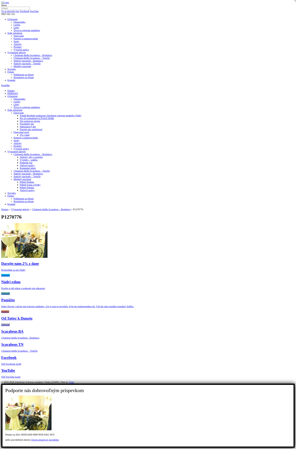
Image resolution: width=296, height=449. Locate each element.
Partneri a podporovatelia (26, 38)
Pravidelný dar (27, 124)
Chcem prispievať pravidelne (45, 440)
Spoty (16, 41)
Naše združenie (14, 33)
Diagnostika (19, 22)
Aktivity (18, 44)
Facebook (24, 11)
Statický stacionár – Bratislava (28, 61)
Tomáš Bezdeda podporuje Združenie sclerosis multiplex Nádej (50, 115)
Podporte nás (26, 162)
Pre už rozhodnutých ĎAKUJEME (37, 118)
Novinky (11, 69)
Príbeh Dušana (27, 182)
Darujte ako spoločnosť (31, 129)
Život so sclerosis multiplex (27, 30)
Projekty (18, 47)
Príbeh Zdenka (27, 187)
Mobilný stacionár (22, 66)
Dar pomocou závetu (30, 121)
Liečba (17, 25)
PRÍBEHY (12, 93)
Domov (11, 90)
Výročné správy (21, 49)
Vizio (71, 382)
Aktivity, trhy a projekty (31, 157)
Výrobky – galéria (28, 160)
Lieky (16, 27)
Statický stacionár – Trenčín (27, 63)
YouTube (34, 11)
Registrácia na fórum (24, 77)
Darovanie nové (21, 132)
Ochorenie (12, 19)
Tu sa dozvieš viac (10, 11)
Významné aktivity (16, 52)
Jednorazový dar (28, 126)
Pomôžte (5, 85)
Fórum (10, 72)
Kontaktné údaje (28, 168)
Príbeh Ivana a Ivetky (30, 185)
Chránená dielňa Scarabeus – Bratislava (33, 55)
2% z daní (24, 135)
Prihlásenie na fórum (24, 74)
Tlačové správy (27, 165)
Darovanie (19, 36)
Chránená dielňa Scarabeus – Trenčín (32, 58)
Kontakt (11, 80)
